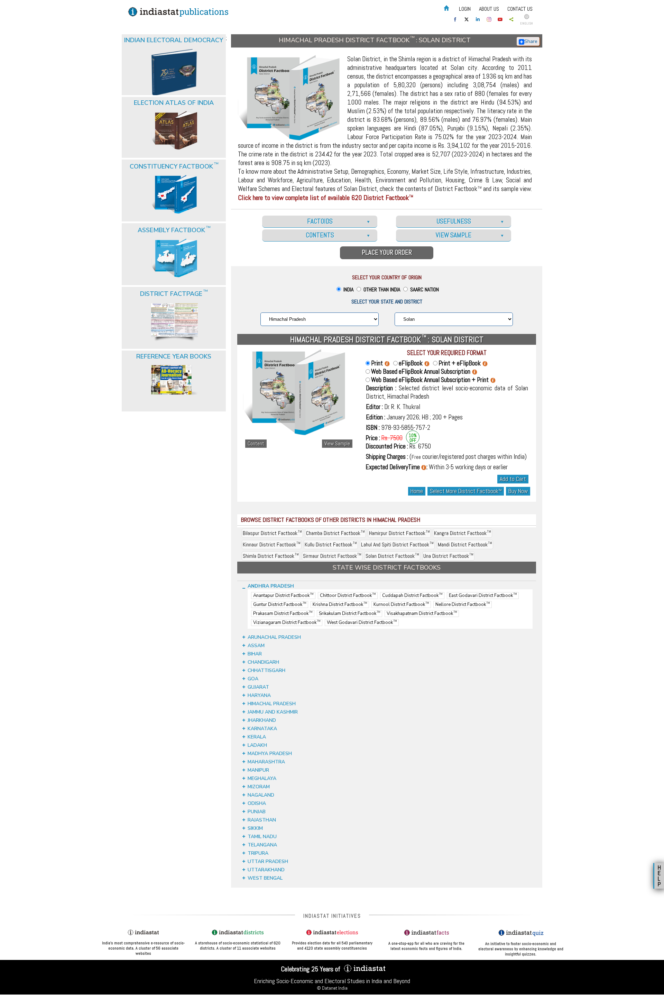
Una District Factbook (448, 556)
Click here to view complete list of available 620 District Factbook (325, 197)
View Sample (337, 443)
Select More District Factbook (465, 491)
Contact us (520, 8)
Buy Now (518, 491)
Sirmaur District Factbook (332, 556)
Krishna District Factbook (340, 604)
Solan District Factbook (392, 556)
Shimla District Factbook (271, 556)
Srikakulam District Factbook (349, 613)
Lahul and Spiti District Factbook (397, 544)
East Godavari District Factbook (483, 595)
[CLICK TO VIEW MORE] (174, 54)
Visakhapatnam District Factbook (422, 613)
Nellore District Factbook (462, 604)
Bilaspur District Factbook (272, 533)
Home (417, 491)
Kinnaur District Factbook (272, 544)
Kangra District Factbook (462, 533)
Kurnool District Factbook (401, 604)
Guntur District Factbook (279, 604)
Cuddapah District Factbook (412, 595)
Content (256, 443)
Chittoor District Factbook (348, 595)
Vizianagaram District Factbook (286, 622)
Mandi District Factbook (465, 544)
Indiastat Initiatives (332, 916)
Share (530, 41)
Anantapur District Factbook (283, 595)
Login (465, 8)
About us (489, 8)
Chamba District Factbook (335, 533)
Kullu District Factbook (331, 544)
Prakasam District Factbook (282, 613)
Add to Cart (513, 479)
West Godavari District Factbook (362, 622)
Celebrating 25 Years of (311, 968)
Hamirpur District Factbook (399, 533)
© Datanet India (332, 988)
